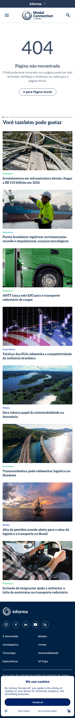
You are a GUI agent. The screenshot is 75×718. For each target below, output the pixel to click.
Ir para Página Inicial (37, 92)
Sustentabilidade (48, 653)
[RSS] (45, 624)
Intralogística (10, 644)
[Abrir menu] (7, 15)
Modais (42, 636)
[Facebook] (15, 624)
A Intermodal (10, 636)
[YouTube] (35, 624)
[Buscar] (68, 15)
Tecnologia (9, 653)
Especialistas (10, 661)
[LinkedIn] (25, 624)
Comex (42, 644)
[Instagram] (6, 624)
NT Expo (43, 661)
